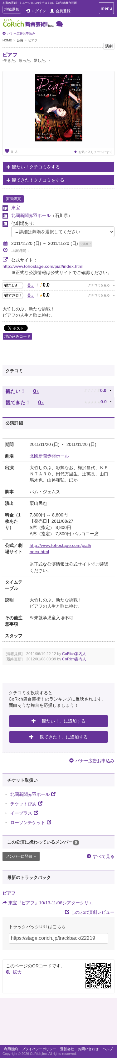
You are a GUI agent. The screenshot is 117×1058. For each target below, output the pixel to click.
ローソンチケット (27, 822)
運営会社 (67, 1049)
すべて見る (104, 856)
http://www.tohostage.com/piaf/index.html (42, 266)
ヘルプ (108, 1049)
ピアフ (9, 54)
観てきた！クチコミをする (38, 180)
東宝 (15, 207)
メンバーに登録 (19, 856)
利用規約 (11, 1049)
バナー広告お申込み (21, 33)
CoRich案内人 (74, 654)
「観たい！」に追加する (61, 720)
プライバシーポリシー (39, 1049)
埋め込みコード (17, 336)
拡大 (17, 972)
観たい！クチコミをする (36, 166)
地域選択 (11, 10)
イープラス (21, 813)
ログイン (38, 11)
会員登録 (63, 11)
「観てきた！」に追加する (61, 736)
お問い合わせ (88, 1049)
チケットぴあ (23, 803)
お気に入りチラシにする (95, 152)
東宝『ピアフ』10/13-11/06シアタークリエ (50, 902)
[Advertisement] (58, 1023)
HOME (7, 40)
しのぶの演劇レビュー (93, 912)
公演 (20, 40)
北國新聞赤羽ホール (31, 215)
